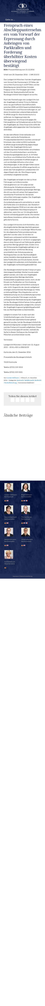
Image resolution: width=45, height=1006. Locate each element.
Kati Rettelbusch (9, 562)
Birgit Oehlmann (26, 495)
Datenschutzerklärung (26, 576)
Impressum (16, 576)
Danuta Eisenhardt (10, 517)
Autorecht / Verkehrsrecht (25, 380)
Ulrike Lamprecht (27, 539)
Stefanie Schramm (10, 539)
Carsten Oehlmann (13, 378)
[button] (22, 474)
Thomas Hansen (26, 517)
